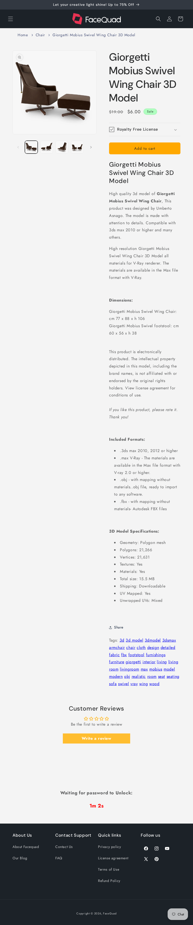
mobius (155, 669)
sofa (113, 684)
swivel (123, 684)
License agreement (113, 858)
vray (134, 684)
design (153, 647)
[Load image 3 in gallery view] (62, 147)
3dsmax (169, 640)
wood (154, 684)
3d (122, 640)
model (169, 669)
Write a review (96, 738)
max (144, 669)
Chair (40, 35)
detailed (168, 647)
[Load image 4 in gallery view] (77, 147)
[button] (10, 18)
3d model (134, 640)
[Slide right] (90, 147)
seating (173, 676)
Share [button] (118, 627)
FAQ (58, 858)
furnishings (156, 655)
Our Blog (20, 858)
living (162, 662)
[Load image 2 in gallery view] (46, 147)
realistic (139, 676)
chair (130, 647)
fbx (124, 655)
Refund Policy (109, 880)
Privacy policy (109, 846)
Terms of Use (108, 869)
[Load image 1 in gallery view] (31, 147)
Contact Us (64, 846)
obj (127, 676)
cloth (141, 647)
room (152, 676)
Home (23, 35)
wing (143, 684)
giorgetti (133, 662)
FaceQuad (110, 913)
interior (149, 662)
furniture (116, 662)
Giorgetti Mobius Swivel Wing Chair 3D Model (94, 35)
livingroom (129, 669)
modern (116, 676)
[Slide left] (18, 147)
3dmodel (153, 640)
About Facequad (26, 846)
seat (161, 676)
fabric (114, 655)
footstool (136, 655)
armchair (117, 647)
